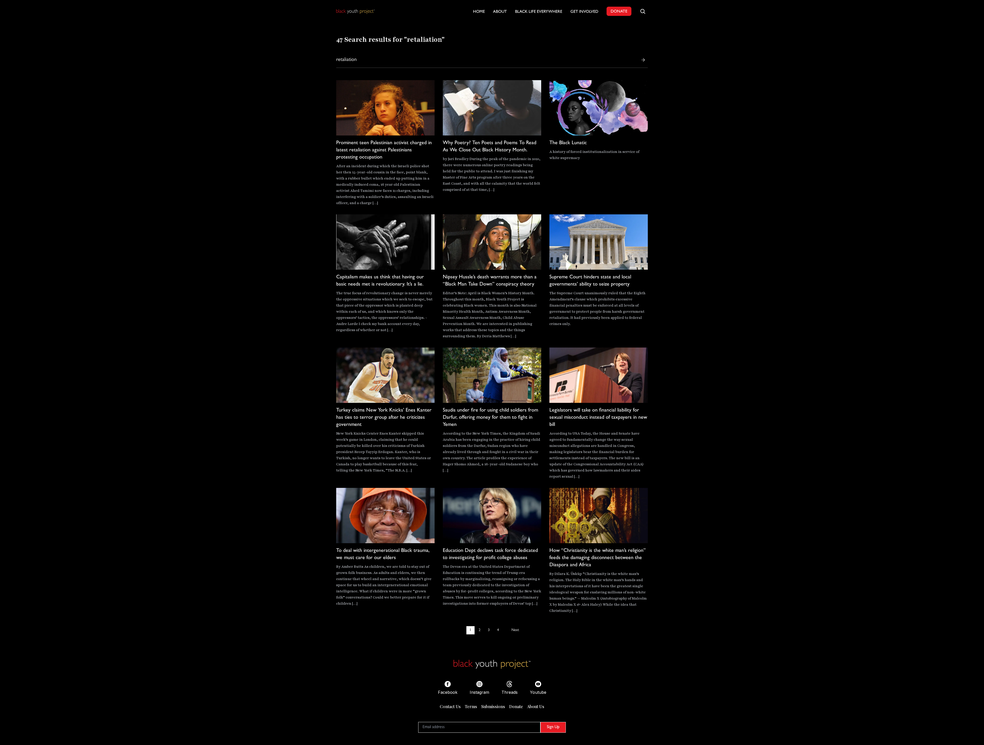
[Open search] (643, 11)
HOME (479, 12)
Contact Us (450, 706)
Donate (516, 706)
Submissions (493, 706)
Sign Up (553, 727)
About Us (535, 706)
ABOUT (500, 12)
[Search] (643, 60)
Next (515, 630)
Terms (471, 706)
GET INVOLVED (584, 12)
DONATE (619, 12)
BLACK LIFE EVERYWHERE (538, 12)
